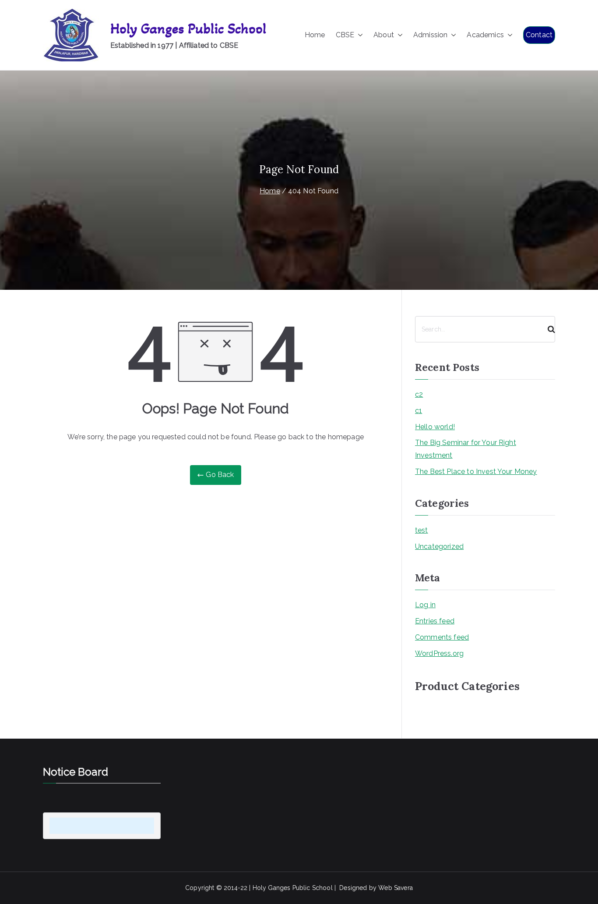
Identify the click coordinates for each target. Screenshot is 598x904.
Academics (485, 35)
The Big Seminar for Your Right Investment (465, 448)
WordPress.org (439, 653)
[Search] (547, 329)
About (383, 35)
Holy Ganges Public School (188, 28)
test (421, 530)
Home (315, 35)
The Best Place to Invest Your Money (476, 471)
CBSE (345, 35)
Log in (425, 605)
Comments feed (442, 637)
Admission (430, 35)
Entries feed (434, 621)
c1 (418, 410)
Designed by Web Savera (376, 887)
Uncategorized (439, 546)
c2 (419, 394)
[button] (358, 35)
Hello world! (435, 427)
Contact (539, 35)
